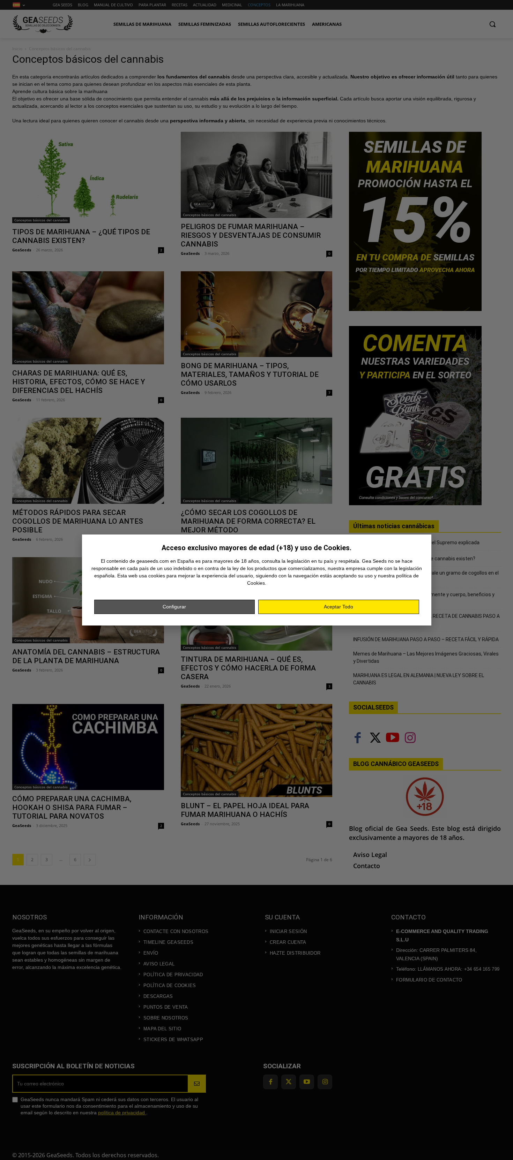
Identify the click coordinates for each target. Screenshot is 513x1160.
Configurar (174, 606)
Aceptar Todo (338, 606)
